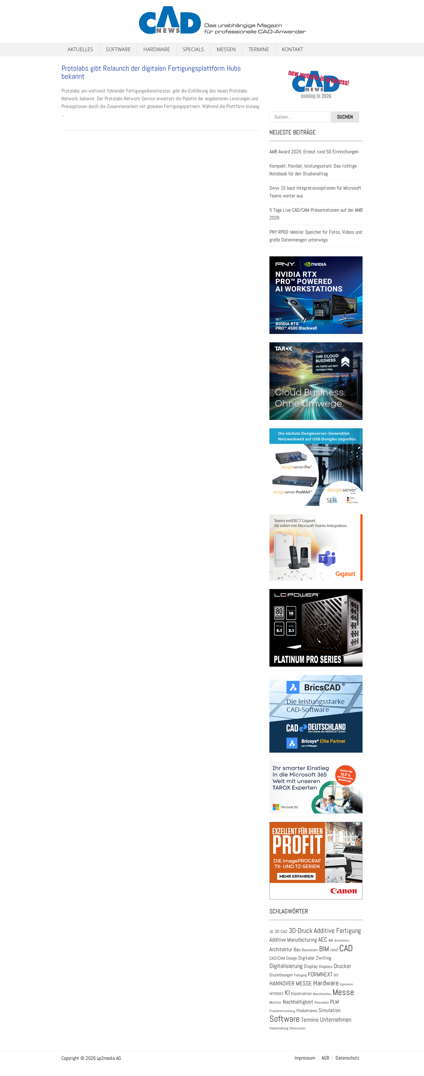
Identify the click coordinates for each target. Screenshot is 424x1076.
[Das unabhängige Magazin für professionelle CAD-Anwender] (75, 31)
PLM (334, 1001)
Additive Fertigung (337, 930)
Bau (297, 950)
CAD (346, 948)
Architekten (341, 940)
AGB (325, 1058)
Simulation (329, 1010)
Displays (325, 966)
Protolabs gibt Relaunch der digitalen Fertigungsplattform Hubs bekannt (151, 72)
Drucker (342, 966)
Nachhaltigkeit (298, 1001)
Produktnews (306, 1010)
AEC (322, 939)
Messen (226, 49)
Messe (343, 992)
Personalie (321, 1002)
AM (330, 940)
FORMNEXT (320, 974)
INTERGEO (276, 994)
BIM (324, 948)
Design (291, 958)
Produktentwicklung (282, 1011)
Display (311, 966)
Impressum (305, 1058)
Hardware (156, 49)
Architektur (280, 949)
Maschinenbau (322, 994)
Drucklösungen (281, 975)
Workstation (297, 1028)
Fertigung (300, 975)
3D (271, 931)
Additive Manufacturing (293, 939)
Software (118, 49)
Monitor (275, 1002)
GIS (336, 975)
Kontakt (292, 49)
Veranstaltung (278, 1028)
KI (287, 992)
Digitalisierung (286, 966)
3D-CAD (281, 931)
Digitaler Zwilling (314, 958)
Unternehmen (335, 1019)
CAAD (334, 950)
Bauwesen (310, 949)
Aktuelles (80, 49)
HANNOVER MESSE (290, 983)
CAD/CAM (277, 958)
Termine (259, 49)
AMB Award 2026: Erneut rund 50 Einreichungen (314, 151)
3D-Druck (301, 930)
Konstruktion (301, 993)
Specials (193, 49)
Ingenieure (346, 984)
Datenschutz (347, 1058)
